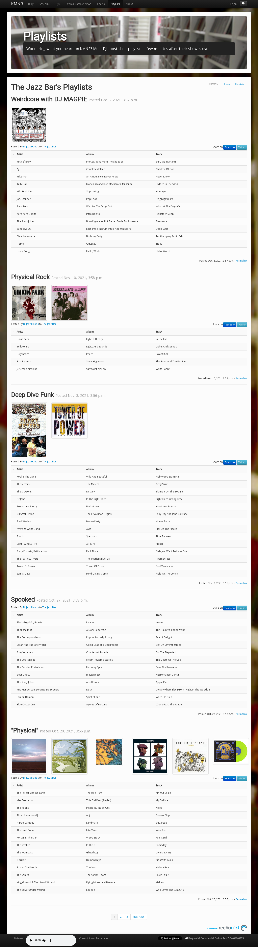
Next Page (139, 916)
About (129, 4)
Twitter (242, 147)
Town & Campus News (78, 4)
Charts (101, 4)
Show (227, 84)
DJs (57, 4)
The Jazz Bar (49, 146)
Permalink (241, 260)
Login (233, 4)
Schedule (45, 4)
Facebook (230, 147)
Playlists (115, 4)
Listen (17, 938)
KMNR (17, 3)
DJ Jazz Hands (31, 146)
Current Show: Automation (94, 938)
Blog (30, 4)
